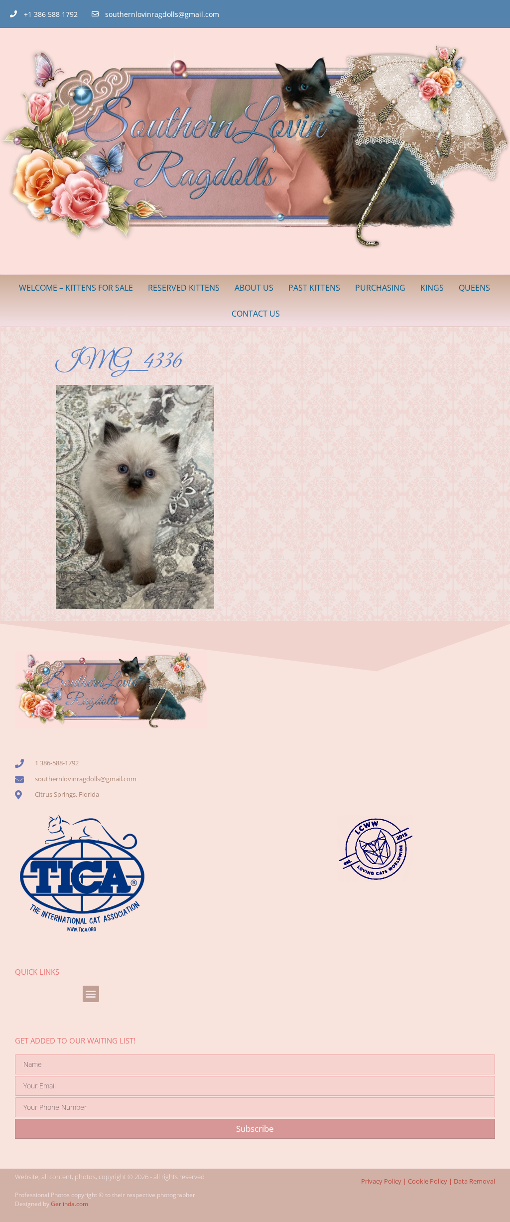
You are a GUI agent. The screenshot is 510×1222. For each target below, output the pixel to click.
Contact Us (256, 313)
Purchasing (380, 287)
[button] (91, 994)
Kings (432, 287)
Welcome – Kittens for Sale (76, 287)
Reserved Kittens (184, 287)
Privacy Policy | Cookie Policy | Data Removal (428, 1181)
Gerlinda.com (69, 1204)
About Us (254, 287)
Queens (474, 287)
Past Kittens (314, 287)
